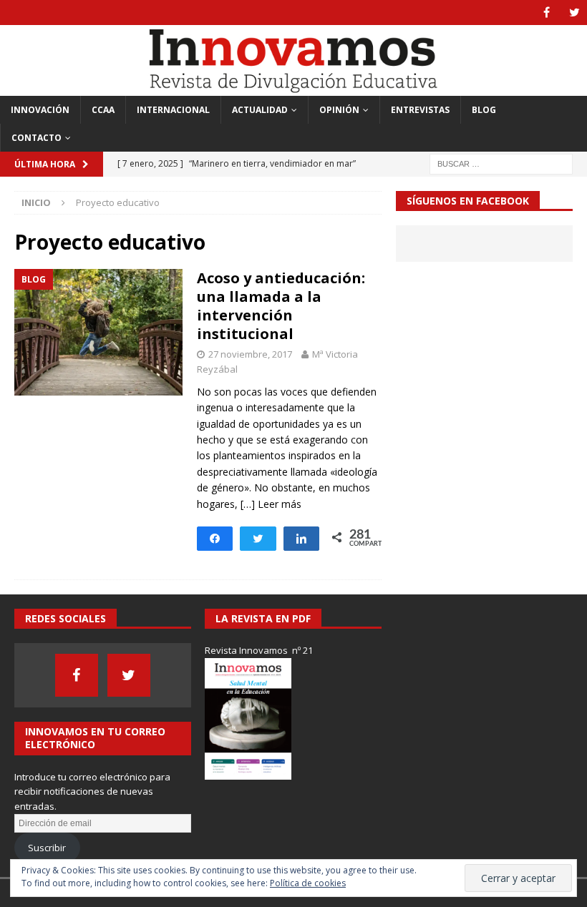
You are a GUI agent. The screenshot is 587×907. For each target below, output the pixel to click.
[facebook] (546, 12)
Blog (484, 110)
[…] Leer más (271, 504)
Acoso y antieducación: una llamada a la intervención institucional (281, 305)
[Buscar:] (501, 163)
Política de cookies (308, 883)
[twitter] (574, 12)
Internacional (173, 110)
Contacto (36, 138)
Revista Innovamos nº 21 (259, 650)
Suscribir (47, 847)
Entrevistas (420, 110)
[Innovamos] (293, 87)
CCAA (103, 110)
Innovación (40, 110)
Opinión (339, 110)
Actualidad (260, 110)
